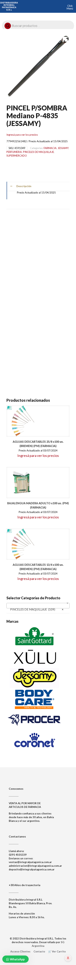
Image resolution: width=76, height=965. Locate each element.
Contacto (39, 951)
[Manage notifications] (68, 958)
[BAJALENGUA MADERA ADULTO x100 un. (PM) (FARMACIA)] (22, 482)
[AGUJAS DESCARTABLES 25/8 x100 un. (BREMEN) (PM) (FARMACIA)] (22, 421)
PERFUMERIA (14, 151)
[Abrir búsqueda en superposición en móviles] (38, 25)
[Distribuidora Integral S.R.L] (9, 6)
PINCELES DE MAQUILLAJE (38, 151)
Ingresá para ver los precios (22, 134)
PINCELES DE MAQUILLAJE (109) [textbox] (37, 609)
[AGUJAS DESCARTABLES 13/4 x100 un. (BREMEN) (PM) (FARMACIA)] (22, 544)
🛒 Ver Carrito (57, 951)
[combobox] (38, 605)
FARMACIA (50, 148)
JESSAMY (63, 148)
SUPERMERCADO (16, 155)
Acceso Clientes (20, 951)
